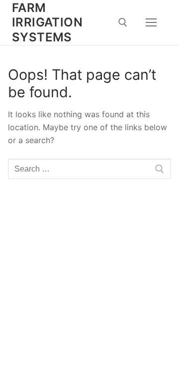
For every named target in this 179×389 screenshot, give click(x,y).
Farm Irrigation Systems (47, 22)
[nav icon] (151, 22)
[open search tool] (122, 22)
